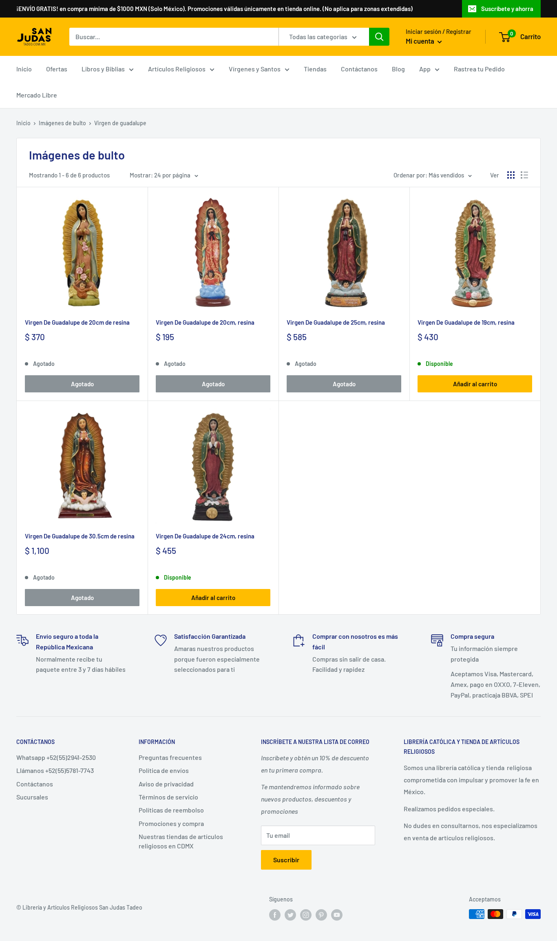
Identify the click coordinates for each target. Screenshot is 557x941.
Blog (398, 69)
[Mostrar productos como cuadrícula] (511, 175)
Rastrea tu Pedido (479, 69)
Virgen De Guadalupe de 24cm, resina (205, 536)
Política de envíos (164, 770)
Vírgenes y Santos (255, 69)
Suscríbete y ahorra (507, 8)
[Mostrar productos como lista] (524, 175)
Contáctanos (359, 69)
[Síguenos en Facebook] (275, 915)
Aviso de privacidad (166, 784)
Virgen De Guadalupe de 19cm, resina (466, 322)
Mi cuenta (420, 41)
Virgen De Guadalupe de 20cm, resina (205, 322)
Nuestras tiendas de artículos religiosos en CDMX (181, 841)
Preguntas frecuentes (170, 757)
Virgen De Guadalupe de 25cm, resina (336, 322)
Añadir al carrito (475, 383)
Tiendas (315, 69)
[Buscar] (379, 37)
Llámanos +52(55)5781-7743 (55, 770)
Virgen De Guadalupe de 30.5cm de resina (80, 536)
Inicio (24, 69)
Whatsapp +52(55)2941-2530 (56, 757)
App (425, 69)
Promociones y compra (171, 823)
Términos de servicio (168, 797)
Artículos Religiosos (177, 69)
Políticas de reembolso (171, 810)
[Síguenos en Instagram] (306, 915)
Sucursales (32, 797)
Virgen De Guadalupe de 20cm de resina (77, 322)
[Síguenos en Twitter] (290, 915)
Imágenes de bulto (62, 123)
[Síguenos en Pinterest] (321, 915)
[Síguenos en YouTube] (337, 915)
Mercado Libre (36, 95)
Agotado (82, 383)
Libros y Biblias (103, 69)
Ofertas (56, 69)
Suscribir (286, 860)
